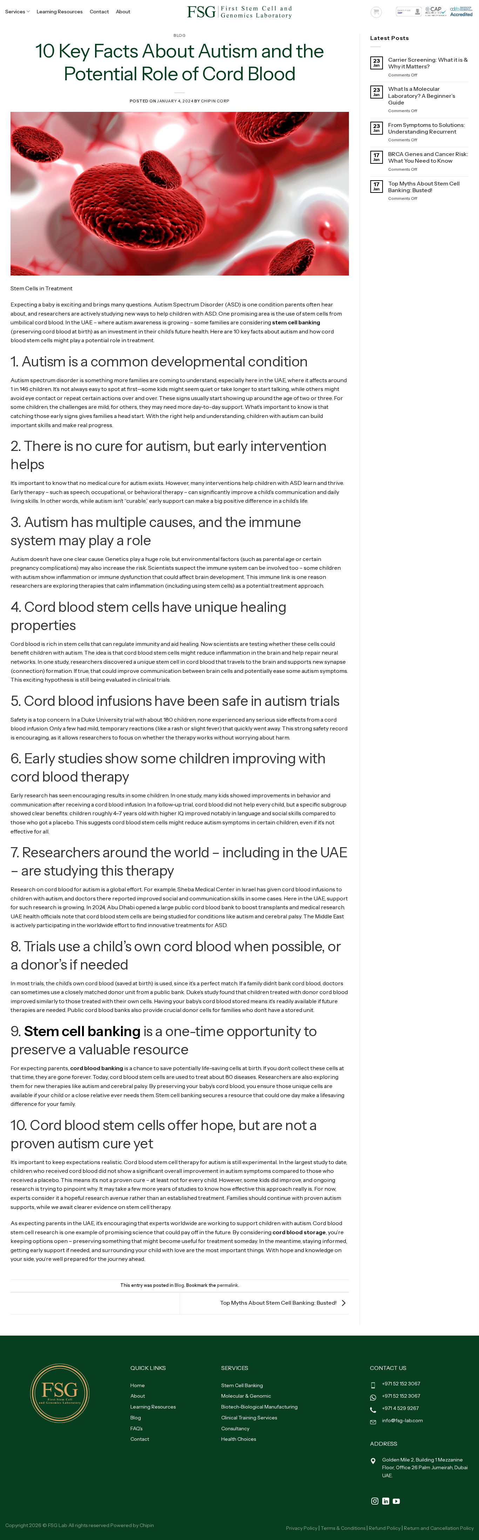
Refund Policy (384, 1528)
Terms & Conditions (343, 1528)
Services (15, 11)
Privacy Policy (301, 1528)
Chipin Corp (215, 101)
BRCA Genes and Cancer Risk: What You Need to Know (428, 157)
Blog (179, 35)
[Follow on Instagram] (374, 1502)
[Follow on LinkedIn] (385, 1502)
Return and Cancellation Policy (439, 1528)
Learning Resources (60, 11)
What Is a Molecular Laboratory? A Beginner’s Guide (421, 96)
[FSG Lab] (239, 11)
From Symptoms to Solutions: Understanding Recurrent (426, 128)
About (123, 11)
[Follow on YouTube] (396, 1502)
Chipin (147, 1525)
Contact (99, 11)
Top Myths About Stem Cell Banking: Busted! (279, 1302)
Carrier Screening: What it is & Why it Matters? (428, 63)
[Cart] (376, 12)
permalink (227, 1285)
